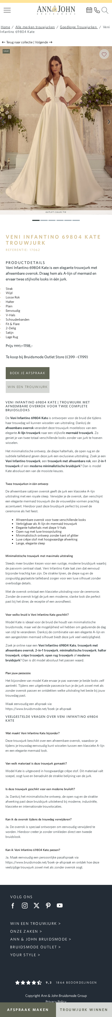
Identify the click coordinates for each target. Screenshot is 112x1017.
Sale (6, 51)
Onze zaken (24, 931)
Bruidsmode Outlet (33, 947)
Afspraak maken (28, 1010)
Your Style (23, 955)
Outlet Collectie (56, 212)
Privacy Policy (56, 1002)
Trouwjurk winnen (84, 1010)
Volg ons (21, 897)
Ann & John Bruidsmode (38, 939)
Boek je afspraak (28, 373)
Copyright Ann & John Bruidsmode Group (56, 996)
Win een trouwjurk (28, 387)
